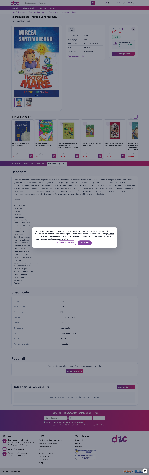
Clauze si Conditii (72, 236)
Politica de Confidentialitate (53, 236)
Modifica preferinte (67, 243)
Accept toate (85, 243)
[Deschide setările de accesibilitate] (144, 470)
